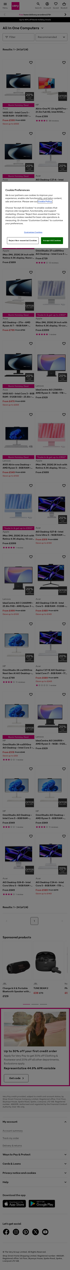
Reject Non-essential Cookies (23, 240)
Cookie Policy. (45, 201)
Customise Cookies (33, 232)
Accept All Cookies (52, 240)
